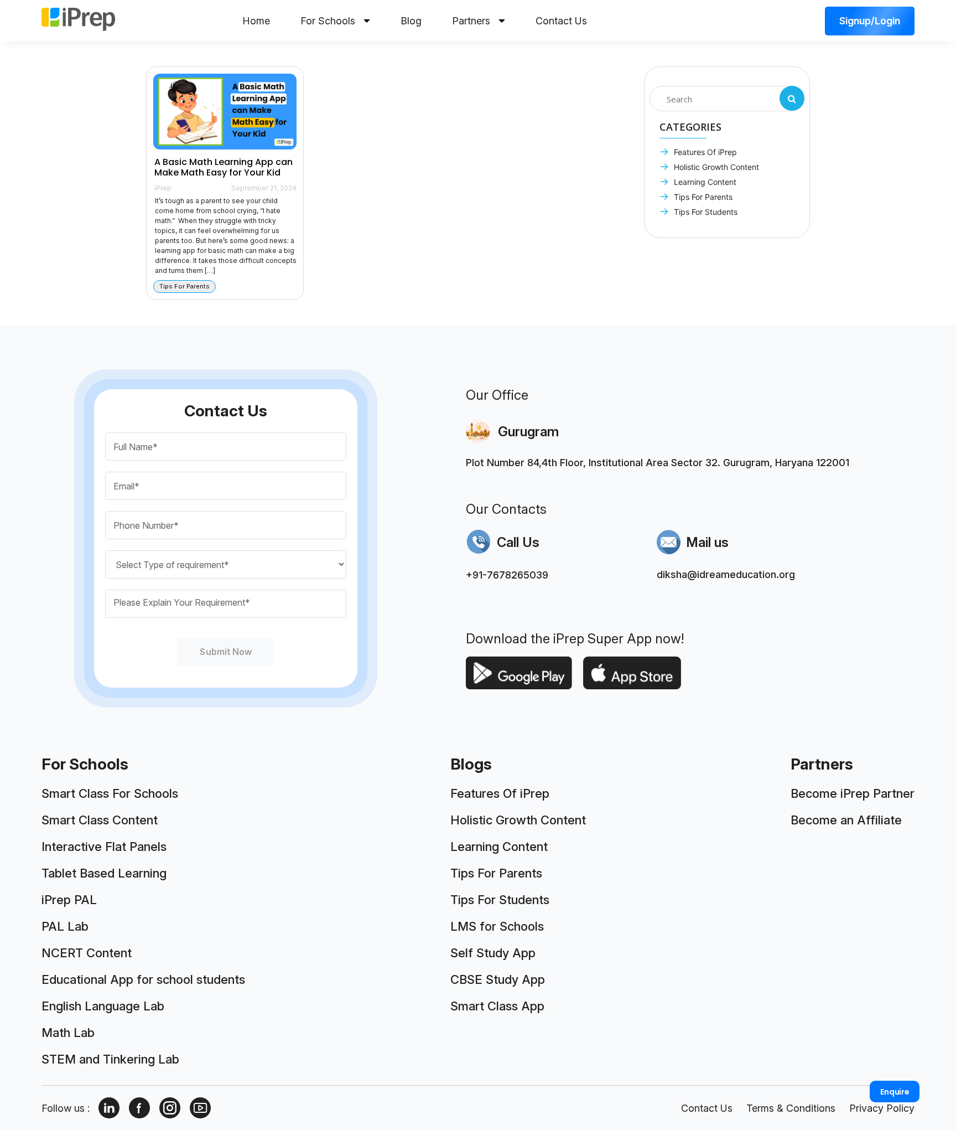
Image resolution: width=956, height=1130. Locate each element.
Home (256, 21)
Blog (411, 21)
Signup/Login (869, 21)
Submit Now (226, 651)
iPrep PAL (69, 899)
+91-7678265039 (507, 575)
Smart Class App (497, 1006)
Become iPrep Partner (853, 793)
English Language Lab (102, 1006)
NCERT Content (86, 953)
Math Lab (68, 1032)
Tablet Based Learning (104, 873)
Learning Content (704, 182)
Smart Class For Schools (109, 793)
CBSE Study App (497, 979)
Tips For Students (704, 211)
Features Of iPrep (704, 152)
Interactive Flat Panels (104, 846)
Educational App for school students (143, 979)
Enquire (895, 1091)
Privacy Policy (882, 1108)
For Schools (327, 21)
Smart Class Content (99, 820)
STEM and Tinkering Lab (110, 1059)
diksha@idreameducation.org (726, 574)
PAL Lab (65, 926)
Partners (471, 21)
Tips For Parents (702, 197)
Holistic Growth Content (715, 167)
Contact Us (561, 21)
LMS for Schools (497, 926)
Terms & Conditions (790, 1108)
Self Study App (493, 953)
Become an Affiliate (846, 820)
